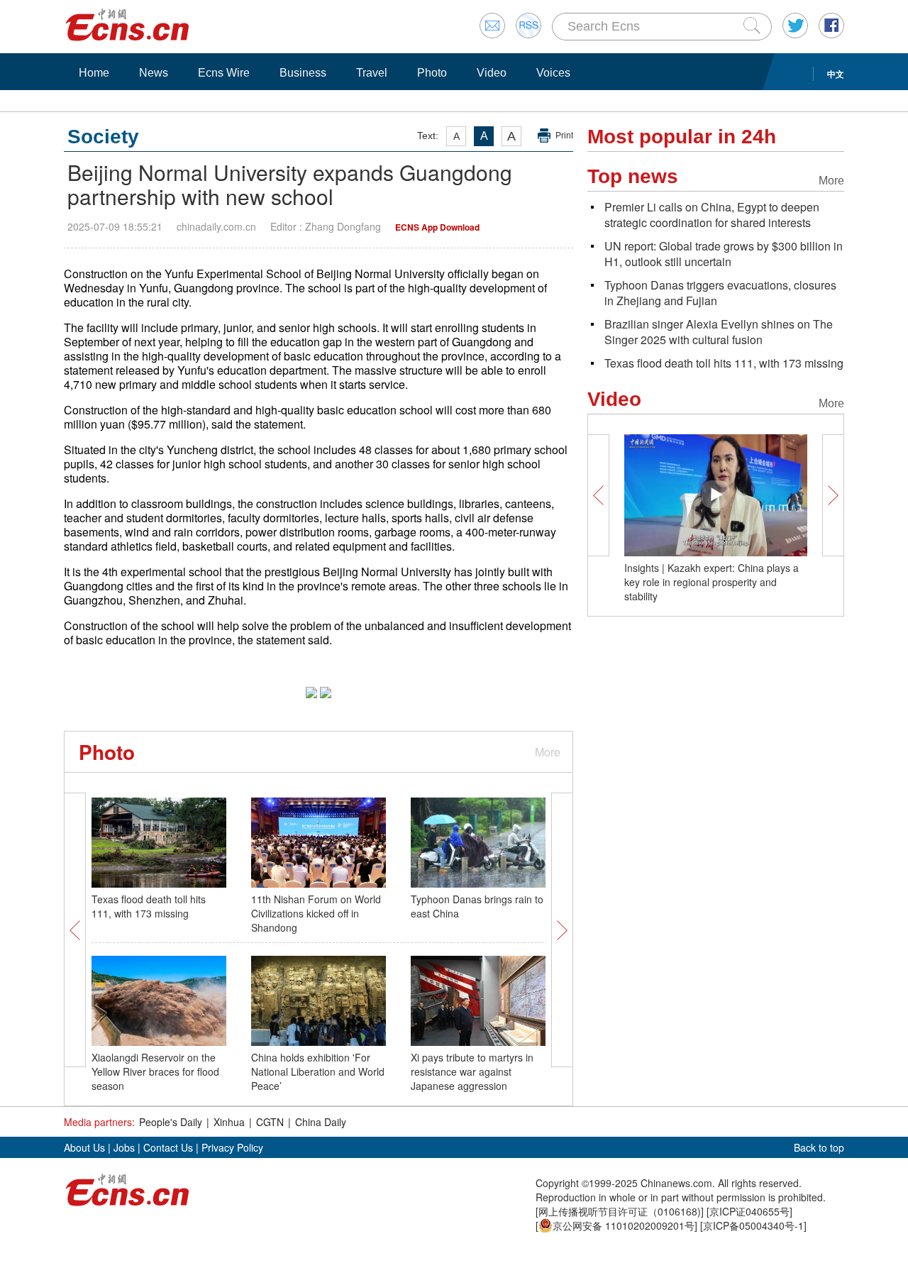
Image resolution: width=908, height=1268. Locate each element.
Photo (432, 73)
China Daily (320, 1122)
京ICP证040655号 (749, 1211)
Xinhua (229, 1122)
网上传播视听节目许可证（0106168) (619, 1211)
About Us (84, 1147)
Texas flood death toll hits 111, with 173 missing (149, 906)
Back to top (819, 1147)
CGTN (270, 1122)
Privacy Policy (232, 1147)
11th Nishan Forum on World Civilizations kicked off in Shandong (316, 913)
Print (564, 135)
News (153, 73)
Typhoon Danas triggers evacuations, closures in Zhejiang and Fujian (720, 293)
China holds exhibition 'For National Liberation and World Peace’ (317, 1071)
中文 (835, 73)
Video (491, 73)
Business (302, 73)
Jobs (124, 1147)
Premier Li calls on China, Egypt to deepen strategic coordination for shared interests (711, 215)
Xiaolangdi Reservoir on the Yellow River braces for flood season (155, 1071)
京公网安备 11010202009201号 (623, 1225)
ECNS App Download (437, 227)
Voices (553, 73)
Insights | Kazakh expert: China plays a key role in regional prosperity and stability (711, 582)
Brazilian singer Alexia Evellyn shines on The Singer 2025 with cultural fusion (718, 332)
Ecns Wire (224, 73)
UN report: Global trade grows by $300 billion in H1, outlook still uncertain (723, 254)
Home (94, 73)
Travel (371, 73)
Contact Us (168, 1147)
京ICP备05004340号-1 (753, 1225)
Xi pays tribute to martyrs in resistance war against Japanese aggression (472, 1071)
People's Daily (170, 1122)
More (547, 752)
